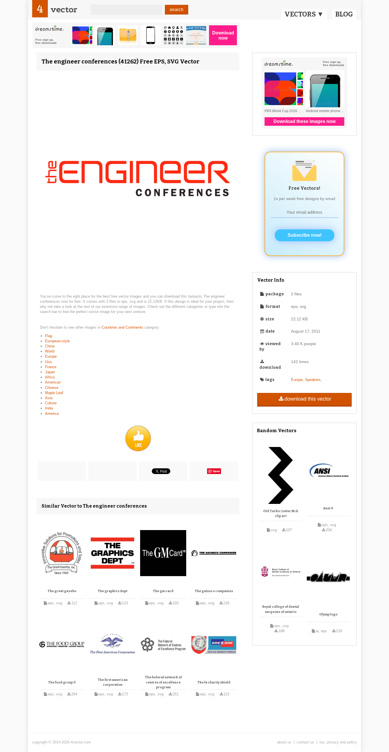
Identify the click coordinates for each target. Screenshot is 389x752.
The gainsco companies (214, 591)
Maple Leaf (54, 393)
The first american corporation (113, 682)
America (52, 413)
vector (63, 10)
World (49, 351)
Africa (50, 377)
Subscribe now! (305, 235)
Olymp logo (328, 614)
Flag (48, 336)
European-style (57, 341)
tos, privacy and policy (338, 742)
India (49, 408)
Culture (51, 403)
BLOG (344, 14)
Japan (50, 372)
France (50, 367)
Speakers (313, 380)
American (53, 382)
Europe (51, 356)
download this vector (307, 399)
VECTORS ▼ (304, 14)
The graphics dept (112, 591)
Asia (48, 398)
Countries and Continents (123, 327)
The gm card (163, 591)
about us (284, 742)
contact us (305, 742)
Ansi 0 (328, 508)
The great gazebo (62, 591)
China (49, 346)
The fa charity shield (213, 682)
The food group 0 (62, 682)
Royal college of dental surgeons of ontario (280, 609)
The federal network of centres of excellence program (163, 682)
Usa (48, 362)
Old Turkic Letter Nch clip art (280, 513)
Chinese (51, 388)
